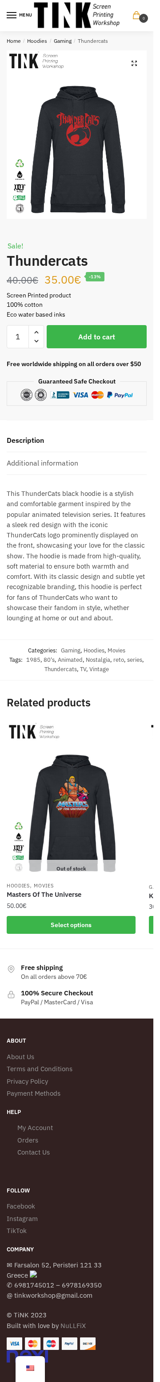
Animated (70, 660)
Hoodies (37, 40)
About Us (20, 1056)
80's (49, 660)
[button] (134, 63)
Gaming (63, 40)
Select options (71, 925)
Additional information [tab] (42, 462)
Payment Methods (33, 1093)
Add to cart (96, 336)
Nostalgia (98, 660)
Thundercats (60, 669)
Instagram (22, 1218)
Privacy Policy (27, 1081)
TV (83, 669)
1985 (33, 660)
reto (118, 660)
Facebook (21, 1206)
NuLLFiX (73, 1325)
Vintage (99, 669)
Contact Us (33, 1152)
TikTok (17, 1230)
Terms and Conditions (39, 1068)
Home (14, 40)
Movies (116, 650)
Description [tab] (25, 440)
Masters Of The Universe (44, 894)
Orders (27, 1140)
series (134, 660)
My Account (35, 1127)
